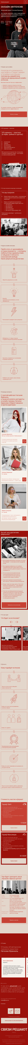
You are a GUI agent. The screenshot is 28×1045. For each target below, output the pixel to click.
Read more (5, 974)
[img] (10, 1011)
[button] (25, 2)
